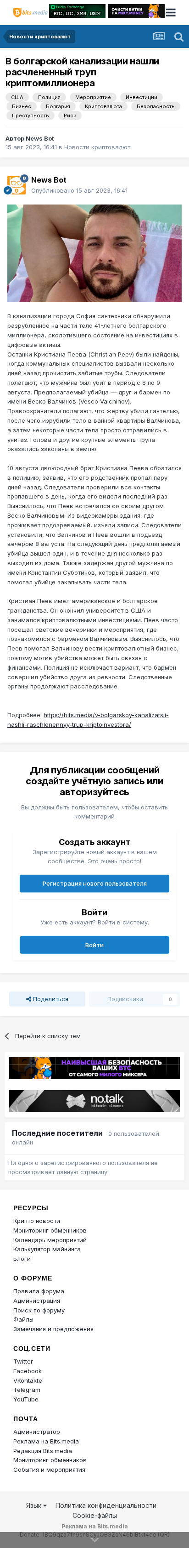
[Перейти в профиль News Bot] (16, 185)
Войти (94, 945)
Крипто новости (36, 1220)
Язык (34, 1505)
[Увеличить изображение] (94, 252)
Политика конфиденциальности (106, 1505)
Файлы (23, 1319)
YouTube (26, 1399)
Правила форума (38, 1291)
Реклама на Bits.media (46, 1441)
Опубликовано (79, 190)
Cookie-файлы (94, 1515)
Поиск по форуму (39, 1310)
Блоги (22, 1258)
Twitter (23, 1361)
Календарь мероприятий (50, 1240)
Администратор (36, 1431)
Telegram (26, 1389)
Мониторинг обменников (50, 1230)
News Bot (40, 138)
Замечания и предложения (53, 1329)
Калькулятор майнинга (47, 1249)
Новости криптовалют (97, 147)
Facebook (27, 1371)
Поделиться (49, 998)
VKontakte (27, 1380)
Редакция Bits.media (42, 1450)
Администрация (36, 1300)
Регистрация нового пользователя (95, 883)
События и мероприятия (49, 1469)
